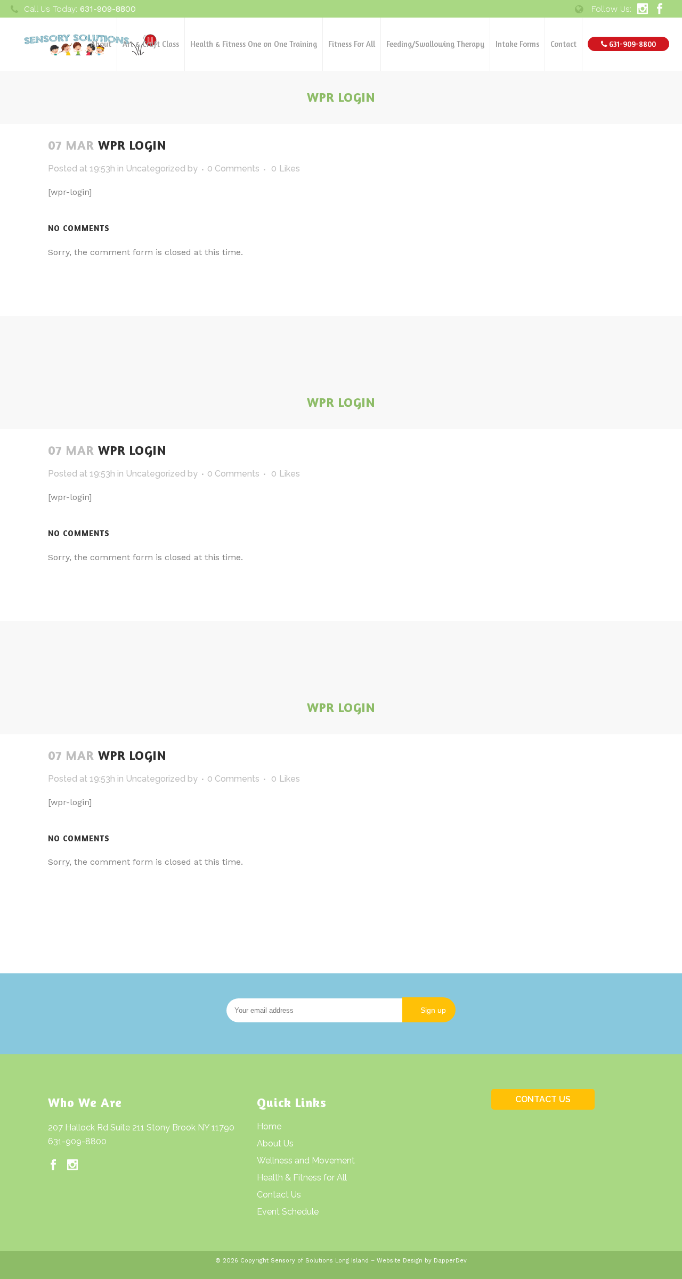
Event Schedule (288, 1212)
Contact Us (279, 1195)
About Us (275, 1143)
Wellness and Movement (306, 1160)
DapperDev (450, 1260)
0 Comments (233, 168)
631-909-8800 (77, 1141)
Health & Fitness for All (302, 1178)
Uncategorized (155, 168)
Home (269, 1126)
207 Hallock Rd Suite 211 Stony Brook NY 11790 (141, 1127)
